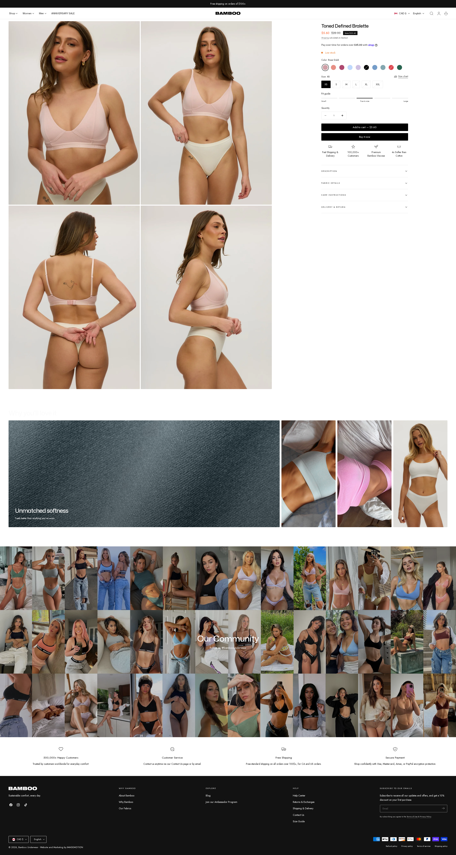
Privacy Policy (425, 816)
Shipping (325, 37)
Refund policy (391, 846)
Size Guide (299, 821)
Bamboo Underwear (28, 847)
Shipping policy (441, 846)
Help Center (299, 795)
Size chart (403, 76)
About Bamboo (126, 795)
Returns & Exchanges (303, 802)
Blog (208, 795)
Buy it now (364, 137)
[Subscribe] (443, 808)
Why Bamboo (126, 802)
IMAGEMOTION (75, 847)
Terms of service (424, 846)
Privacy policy (407, 846)
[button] (431, 13)
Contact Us (298, 815)
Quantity (325, 108)
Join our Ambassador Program (221, 802)
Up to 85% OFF (236, 4)
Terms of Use (412, 816)
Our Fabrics (125, 808)
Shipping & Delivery (303, 808)
